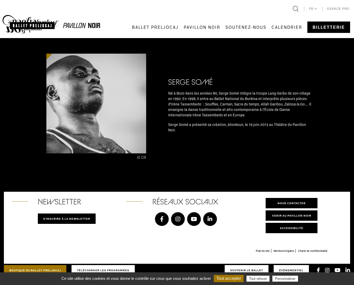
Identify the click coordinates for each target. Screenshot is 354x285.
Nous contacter (292, 203)
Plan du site (263, 251)
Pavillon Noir (202, 27)
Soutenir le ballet (246, 270)
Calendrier (287, 27)
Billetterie (329, 27)
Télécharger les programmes (103, 270)
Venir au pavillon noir (291, 215)
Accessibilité (291, 228)
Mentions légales (284, 251)
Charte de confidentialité (313, 251)
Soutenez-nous (245, 27)
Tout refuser (258, 279)
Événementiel (291, 270)
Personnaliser (285, 279)
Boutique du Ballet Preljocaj (35, 270)
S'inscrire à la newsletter (66, 218)
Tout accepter (228, 278)
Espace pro (338, 8)
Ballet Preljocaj (155, 27)
